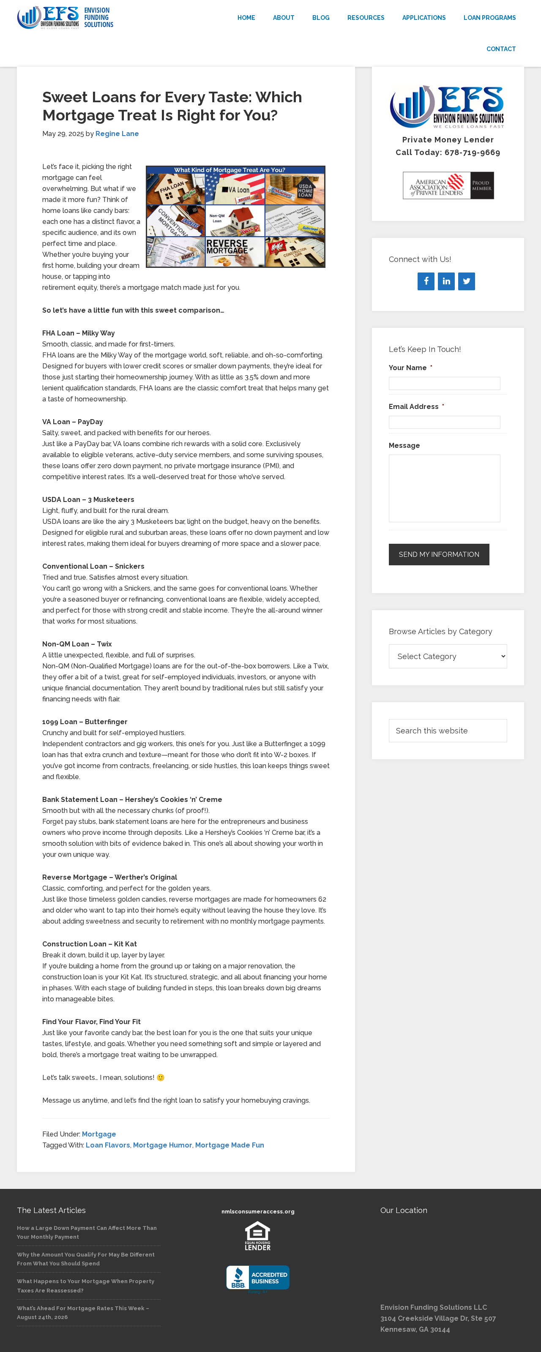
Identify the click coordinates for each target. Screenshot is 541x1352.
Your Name (410, 368)
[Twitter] (466, 281)
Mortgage (99, 1134)
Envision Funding (93, 17)
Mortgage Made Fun (229, 1145)
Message (404, 446)
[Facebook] (426, 281)
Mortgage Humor (162, 1145)
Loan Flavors (108, 1145)
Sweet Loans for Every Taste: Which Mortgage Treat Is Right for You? (172, 106)
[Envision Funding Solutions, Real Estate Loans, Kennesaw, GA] (258, 1280)
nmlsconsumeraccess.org (258, 1211)
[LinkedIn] (446, 281)
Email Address (416, 407)
